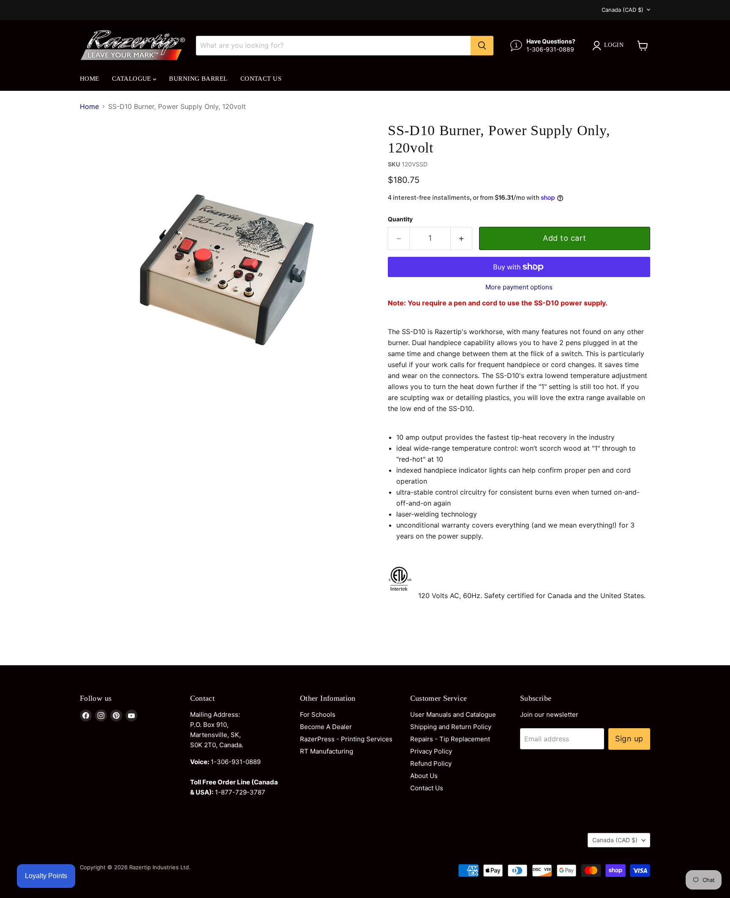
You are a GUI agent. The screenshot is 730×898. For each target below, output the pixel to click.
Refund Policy (431, 763)
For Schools (317, 714)
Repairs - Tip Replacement (450, 739)
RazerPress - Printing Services (346, 739)
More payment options (519, 287)
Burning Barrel (198, 78)
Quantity (400, 219)
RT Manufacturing (326, 751)
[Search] (482, 45)
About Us (424, 776)
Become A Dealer (326, 727)
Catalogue (132, 78)
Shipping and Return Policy (450, 727)
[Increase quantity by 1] (461, 238)
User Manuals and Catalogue (453, 714)
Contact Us (261, 78)
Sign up (629, 738)
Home (89, 78)
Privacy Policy (431, 751)
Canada (622, 9)
